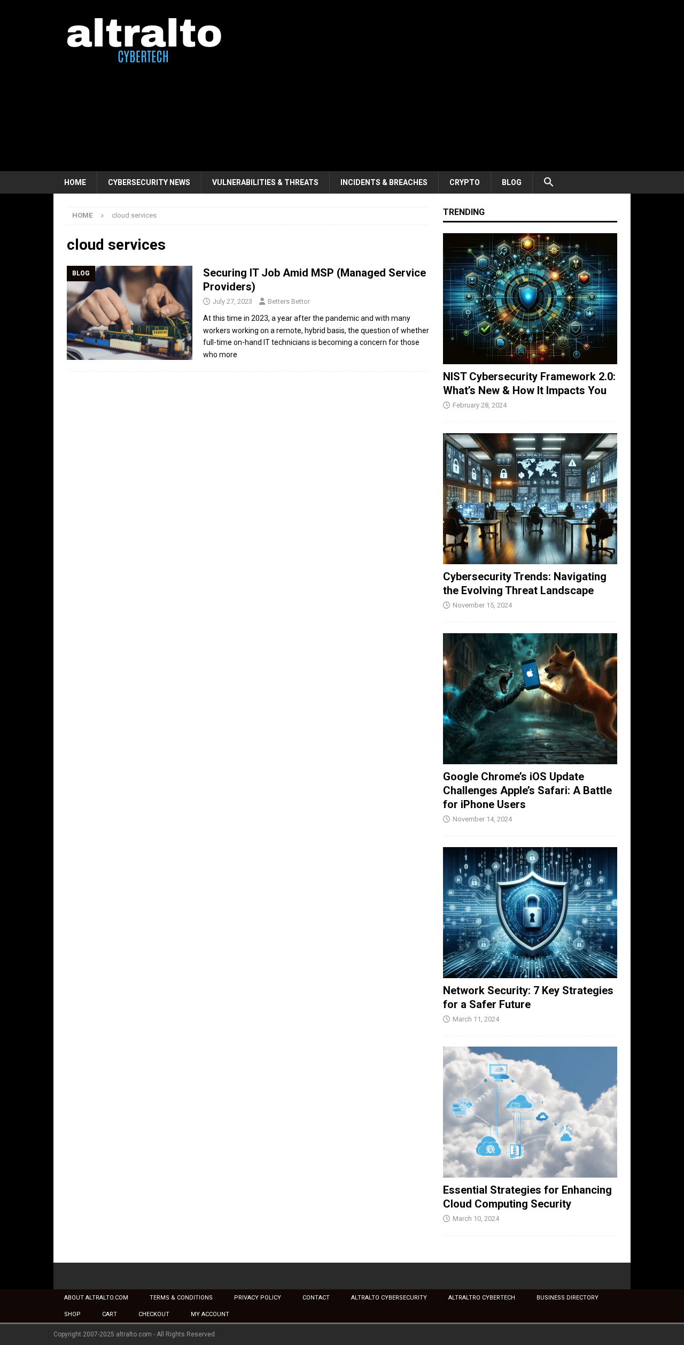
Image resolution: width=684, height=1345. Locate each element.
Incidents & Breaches (384, 182)
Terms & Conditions (181, 1297)
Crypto (464, 182)
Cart (109, 1314)
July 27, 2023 (232, 301)
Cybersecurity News (149, 182)
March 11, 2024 (476, 1019)
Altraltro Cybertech (481, 1297)
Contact (316, 1297)
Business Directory (567, 1297)
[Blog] (129, 313)
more (228, 354)
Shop (72, 1314)
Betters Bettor (289, 301)
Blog (512, 182)
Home (75, 182)
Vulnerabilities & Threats (265, 182)
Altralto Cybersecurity (389, 1297)
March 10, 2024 (476, 1219)
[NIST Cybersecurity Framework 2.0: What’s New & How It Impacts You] (530, 298)
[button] (548, 182)
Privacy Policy (257, 1297)
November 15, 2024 (482, 605)
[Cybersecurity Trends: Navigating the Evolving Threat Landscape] (530, 498)
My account (210, 1314)
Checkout (153, 1314)
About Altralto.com (96, 1297)
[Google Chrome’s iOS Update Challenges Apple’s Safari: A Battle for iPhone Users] (530, 698)
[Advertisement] (435, 85)
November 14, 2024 (482, 819)
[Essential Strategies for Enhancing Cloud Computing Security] (530, 1112)
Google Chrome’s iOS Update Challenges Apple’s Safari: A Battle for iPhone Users (527, 790)
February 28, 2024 (480, 405)
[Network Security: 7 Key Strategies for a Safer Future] (530, 912)
